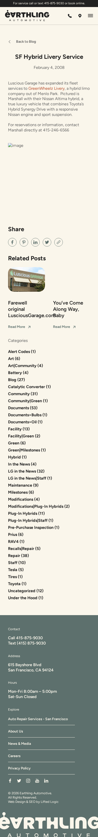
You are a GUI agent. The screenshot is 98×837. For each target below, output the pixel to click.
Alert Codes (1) (22, 351)
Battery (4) (18, 372)
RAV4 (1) (16, 541)
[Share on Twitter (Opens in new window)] (47, 242)
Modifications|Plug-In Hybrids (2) (39, 506)
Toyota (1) (17, 583)
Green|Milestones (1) (27, 450)
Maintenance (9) (23, 485)
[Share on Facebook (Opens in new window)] (12, 242)
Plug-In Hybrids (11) (26, 513)
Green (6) (17, 443)
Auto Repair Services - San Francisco (38, 719)
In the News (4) (22, 464)
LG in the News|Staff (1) (30, 478)
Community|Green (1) (28, 401)
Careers (14, 756)
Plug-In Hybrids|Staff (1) (30, 520)
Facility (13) (19, 429)
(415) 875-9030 (31, 643)
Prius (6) (15, 534)
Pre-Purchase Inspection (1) (33, 527)
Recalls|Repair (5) (24, 548)
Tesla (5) (16, 569)
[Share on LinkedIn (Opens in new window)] (35, 242)
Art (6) (14, 358)
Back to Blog (26, 41)
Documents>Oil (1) (25, 422)
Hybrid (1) (17, 457)
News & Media (19, 744)
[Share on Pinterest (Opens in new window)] (24, 242)
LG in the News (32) (26, 471)
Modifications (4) (24, 499)
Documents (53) (22, 408)
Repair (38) (18, 555)
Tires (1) (15, 576)
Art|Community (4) (25, 365)
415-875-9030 (29, 637)
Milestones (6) (21, 492)
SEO (32, 802)
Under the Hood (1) (25, 598)
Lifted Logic (50, 802)
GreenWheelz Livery (46, 88)
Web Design (16, 802)
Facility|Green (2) (24, 436)
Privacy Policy (19, 768)
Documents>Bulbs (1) (27, 415)
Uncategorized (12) (25, 590)
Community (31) (23, 393)
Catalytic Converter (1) (29, 386)
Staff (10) (17, 562)
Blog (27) (16, 379)
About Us (15, 731)
